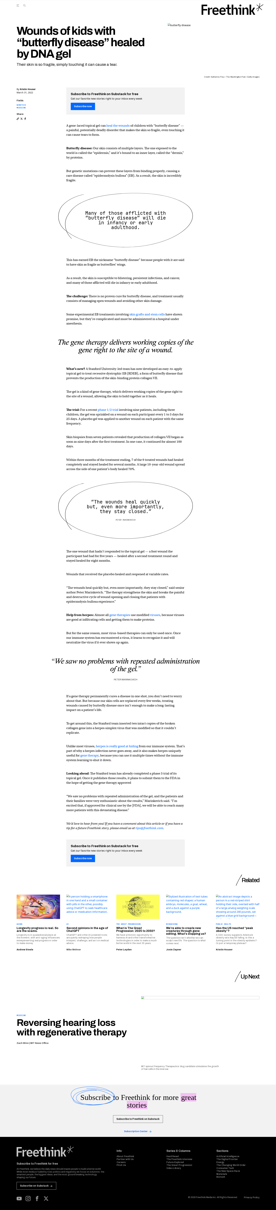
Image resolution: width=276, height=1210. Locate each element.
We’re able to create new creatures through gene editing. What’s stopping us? (186, 931)
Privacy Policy (251, 1197)
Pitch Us (121, 1165)
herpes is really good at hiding (117, 746)
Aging (19, 924)
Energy (220, 1162)
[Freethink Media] (63, 1151)
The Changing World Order (230, 1165)
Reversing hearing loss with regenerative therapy (72, 1027)
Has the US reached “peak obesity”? (234, 929)
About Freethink (125, 1156)
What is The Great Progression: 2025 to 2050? (135, 929)
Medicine (21, 108)
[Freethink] (232, 9)
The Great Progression (128, 924)
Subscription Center (136, 1131)
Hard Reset (172, 1156)
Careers (121, 1162)
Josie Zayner (173, 949)
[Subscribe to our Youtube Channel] (19, 1198)
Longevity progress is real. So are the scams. (37, 929)
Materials (221, 1174)
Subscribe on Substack (34, 1185)
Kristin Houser (28, 89)
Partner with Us (125, 1159)
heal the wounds (118, 126)
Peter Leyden (124, 949)
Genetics (21, 105)
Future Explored (175, 1162)
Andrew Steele (25, 949)
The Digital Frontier (227, 1159)
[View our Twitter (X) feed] (46, 1198)
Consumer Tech (225, 1168)
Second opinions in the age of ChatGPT (87, 929)
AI (67, 924)
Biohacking (172, 924)
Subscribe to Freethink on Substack (138, 1119)
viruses (155, 615)
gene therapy (89, 755)
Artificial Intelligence (227, 1156)
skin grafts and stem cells (147, 314)
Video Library (173, 1168)
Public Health (223, 924)
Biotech (220, 1177)
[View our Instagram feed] (28, 1198)
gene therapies (119, 615)
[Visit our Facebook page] (37, 1198)
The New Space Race (228, 1171)
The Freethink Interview (179, 1159)
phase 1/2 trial (108, 410)
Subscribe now (83, 106)
